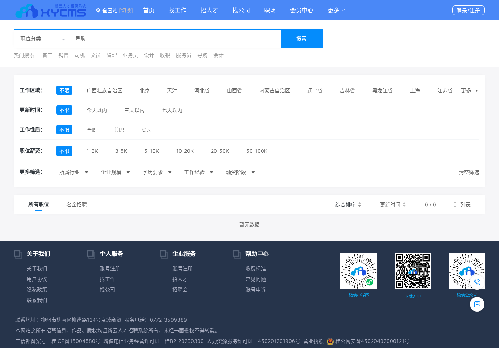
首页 (149, 10)
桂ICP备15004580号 (75, 341)
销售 (63, 55)
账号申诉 (255, 289)
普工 (47, 55)
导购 (202, 55)
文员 (96, 55)
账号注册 (110, 268)
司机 (80, 55)
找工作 (177, 10)
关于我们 (37, 268)
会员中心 (301, 10)
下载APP (413, 296)
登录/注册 (468, 10)
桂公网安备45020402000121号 (372, 341)
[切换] (126, 10)
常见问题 (255, 279)
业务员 (130, 55)
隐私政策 (37, 289)
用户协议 (37, 279)
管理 (112, 55)
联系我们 (37, 300)
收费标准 (255, 268)
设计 (149, 55)
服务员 (183, 55)
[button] (337, 10)
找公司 (241, 10)
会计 (218, 55)
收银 (165, 55)
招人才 (209, 10)
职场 (270, 10)
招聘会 (180, 289)
